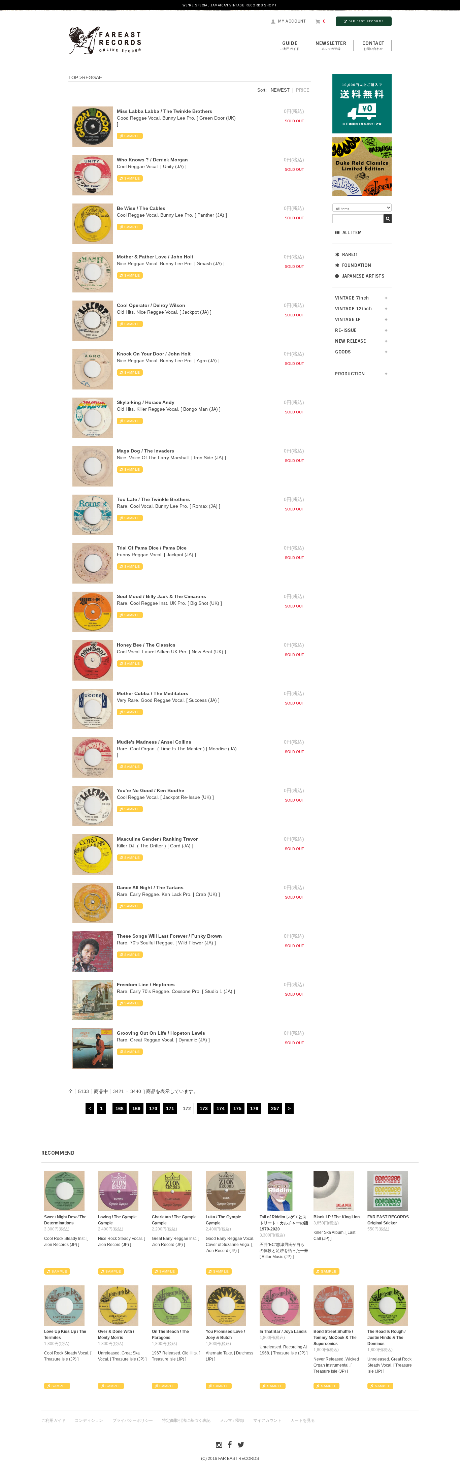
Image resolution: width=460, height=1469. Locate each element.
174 (221, 1108)
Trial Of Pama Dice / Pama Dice (152, 548)
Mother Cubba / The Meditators (152, 693)
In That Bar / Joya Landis (283, 1331)
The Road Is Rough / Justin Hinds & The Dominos (386, 1337)
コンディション (89, 1420)
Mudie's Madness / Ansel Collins (154, 742)
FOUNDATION (356, 265)
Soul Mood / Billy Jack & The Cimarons (161, 596)
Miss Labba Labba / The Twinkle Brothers (164, 111)
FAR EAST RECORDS (366, 21)
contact (373, 45)
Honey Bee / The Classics (146, 645)
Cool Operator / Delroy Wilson (151, 305)
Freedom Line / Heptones (146, 984)
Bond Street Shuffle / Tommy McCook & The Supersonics (335, 1337)
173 (204, 1108)
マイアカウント (267, 1420)
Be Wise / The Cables (141, 208)
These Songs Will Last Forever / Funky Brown (169, 936)
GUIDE (290, 45)
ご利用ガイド (53, 1420)
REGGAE (92, 77)
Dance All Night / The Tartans (150, 887)
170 (153, 1108)
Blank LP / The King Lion (337, 1217)
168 (120, 1108)
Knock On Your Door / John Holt (154, 353)
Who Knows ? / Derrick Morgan (152, 159)
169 (136, 1108)
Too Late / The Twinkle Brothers (153, 499)
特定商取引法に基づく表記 (186, 1420)
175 (237, 1108)
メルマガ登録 (232, 1420)
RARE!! (349, 254)
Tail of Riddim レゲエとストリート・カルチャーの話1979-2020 (284, 1223)
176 (254, 1108)
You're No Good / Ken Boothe (150, 790)
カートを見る (303, 1420)
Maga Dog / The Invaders (145, 451)
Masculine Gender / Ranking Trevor (157, 839)
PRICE (302, 90)
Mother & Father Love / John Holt (155, 256)
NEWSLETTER (331, 45)
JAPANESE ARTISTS (363, 276)
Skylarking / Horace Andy (145, 402)
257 (275, 1108)
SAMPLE (132, 136)
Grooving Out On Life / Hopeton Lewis (161, 1033)
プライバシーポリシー (132, 1420)
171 (170, 1108)
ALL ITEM (352, 233)
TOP (73, 77)
